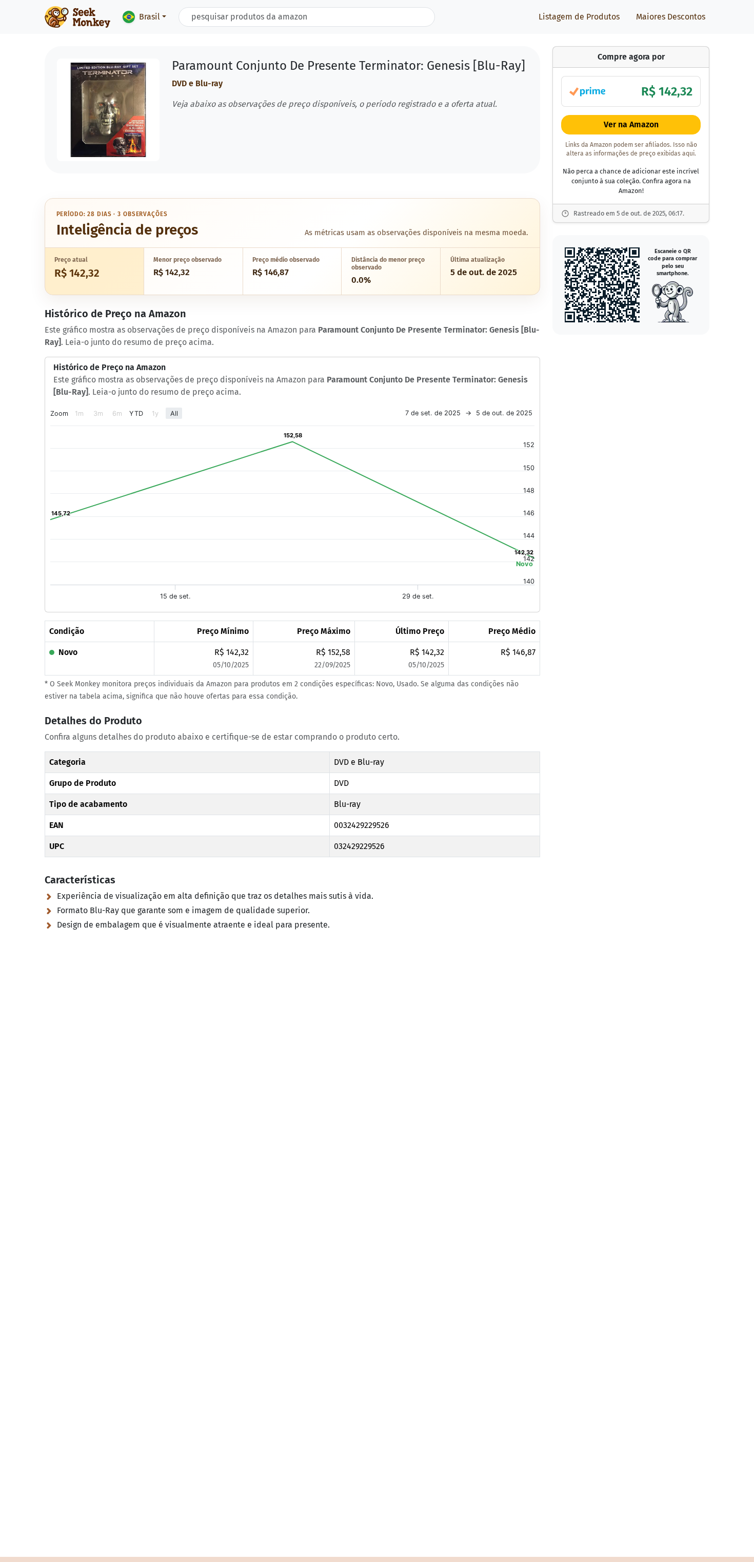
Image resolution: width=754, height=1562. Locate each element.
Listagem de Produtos (579, 17)
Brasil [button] (149, 17)
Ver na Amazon (631, 125)
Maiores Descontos (670, 17)
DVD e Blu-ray (197, 83)
